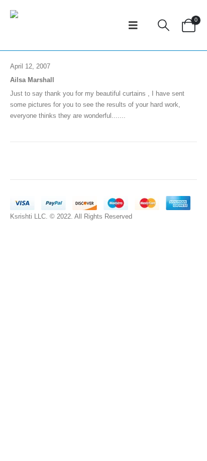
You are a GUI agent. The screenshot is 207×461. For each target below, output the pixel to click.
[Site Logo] (32, 25)
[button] (133, 25)
